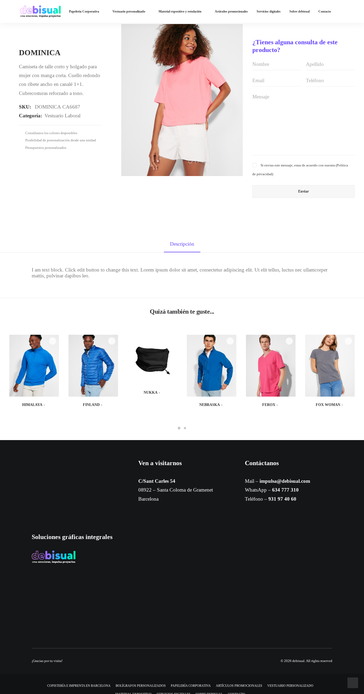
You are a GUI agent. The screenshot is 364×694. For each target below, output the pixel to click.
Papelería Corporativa (84, 11)
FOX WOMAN (328, 405)
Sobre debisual (299, 11)
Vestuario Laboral (62, 115)
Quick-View (52, 341)
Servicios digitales (269, 11)
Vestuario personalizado (128, 11)
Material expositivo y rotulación (180, 11)
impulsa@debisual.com (285, 481)
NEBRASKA (209, 405)
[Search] (358, 11)
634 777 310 (285, 490)
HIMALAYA (32, 405)
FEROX (268, 405)
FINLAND (91, 405)
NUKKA (150, 392)
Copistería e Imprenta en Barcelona (79, 686)
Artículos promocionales (231, 11)
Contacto (324, 11)
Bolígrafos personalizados (141, 686)
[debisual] (40, 11)
